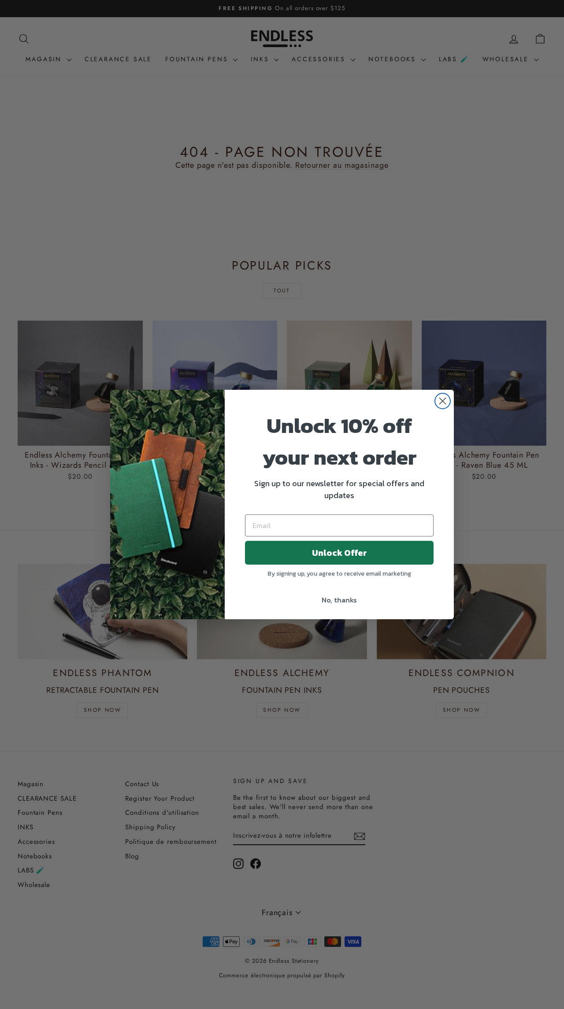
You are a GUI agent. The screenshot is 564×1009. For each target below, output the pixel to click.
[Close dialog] (442, 401)
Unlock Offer (339, 552)
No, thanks (339, 600)
